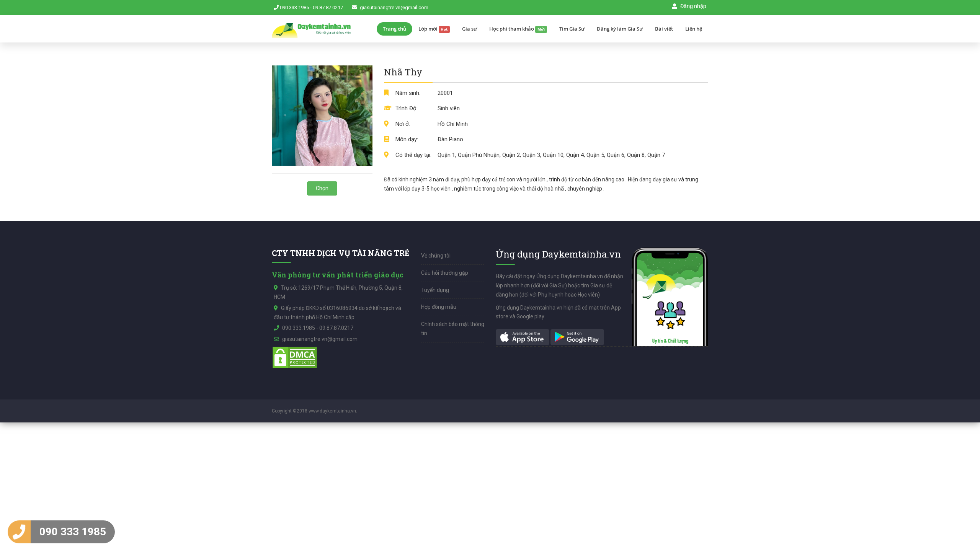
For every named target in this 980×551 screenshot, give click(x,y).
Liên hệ (693, 28)
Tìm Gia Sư (572, 28)
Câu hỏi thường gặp (444, 273)
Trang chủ (394, 28)
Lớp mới (433, 28)
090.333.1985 (294, 7)
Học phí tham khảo (517, 28)
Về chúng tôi (436, 256)
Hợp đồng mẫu (438, 307)
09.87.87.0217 (328, 7)
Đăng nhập (692, 6)
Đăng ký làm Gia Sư (620, 28)
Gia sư (469, 28)
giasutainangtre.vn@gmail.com (394, 7)
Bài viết (664, 28)
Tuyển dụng (435, 290)
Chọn (322, 188)
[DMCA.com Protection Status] (295, 357)
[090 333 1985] (19, 531)
